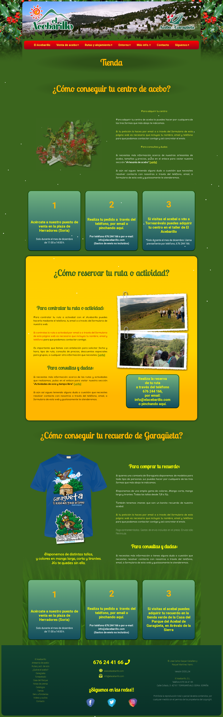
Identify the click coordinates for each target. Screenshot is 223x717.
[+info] (153, 162)
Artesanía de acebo (40, 663)
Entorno (124, 45)
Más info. (143, 45)
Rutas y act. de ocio (40, 666)
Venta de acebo (67, 45)
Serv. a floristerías (40, 694)
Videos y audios (40, 698)
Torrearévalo (40, 677)
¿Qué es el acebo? (40, 670)
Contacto (163, 45)
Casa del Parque (40, 680)
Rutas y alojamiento (98, 45)
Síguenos (181, 45)
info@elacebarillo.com (113, 676)
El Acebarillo (42, 45)
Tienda (40, 691)
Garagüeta (40, 673)
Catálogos (40, 687)
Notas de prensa (40, 684)
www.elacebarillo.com (113, 671)
